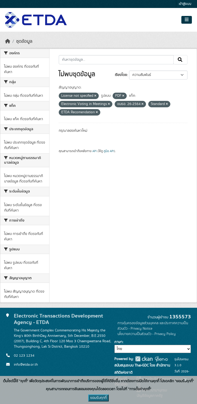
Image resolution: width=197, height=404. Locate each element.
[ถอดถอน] (95, 96)
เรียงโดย (121, 74)
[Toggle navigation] (186, 20)
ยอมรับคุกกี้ (98, 397)
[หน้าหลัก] (7, 41)
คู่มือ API (109, 151)
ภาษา (118, 342)
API (94, 151)
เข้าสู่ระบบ (185, 4)
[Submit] (180, 59)
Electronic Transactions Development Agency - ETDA (58, 319)
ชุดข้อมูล (24, 41)
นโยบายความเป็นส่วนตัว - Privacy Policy (146, 334)
